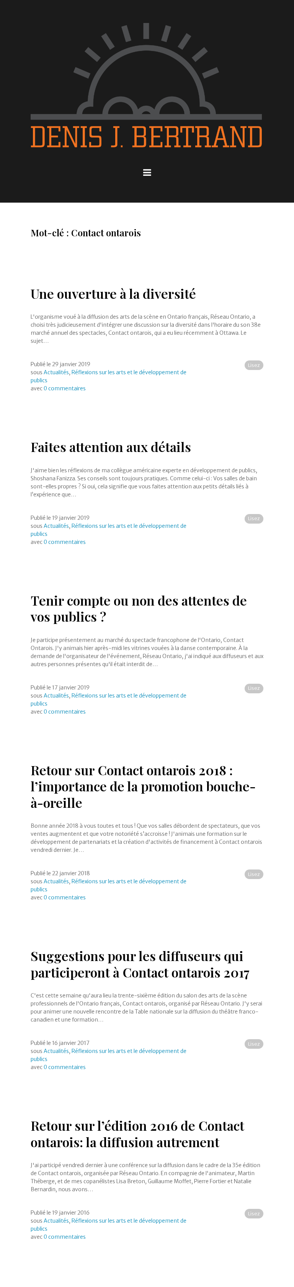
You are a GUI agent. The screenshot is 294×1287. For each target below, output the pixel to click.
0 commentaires (65, 388)
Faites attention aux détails (111, 446)
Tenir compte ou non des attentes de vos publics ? (139, 608)
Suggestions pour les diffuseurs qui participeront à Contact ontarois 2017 (140, 964)
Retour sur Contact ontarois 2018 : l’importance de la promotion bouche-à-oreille (143, 786)
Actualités (56, 372)
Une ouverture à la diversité (113, 293)
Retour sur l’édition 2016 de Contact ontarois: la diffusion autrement (137, 1134)
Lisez (254, 365)
